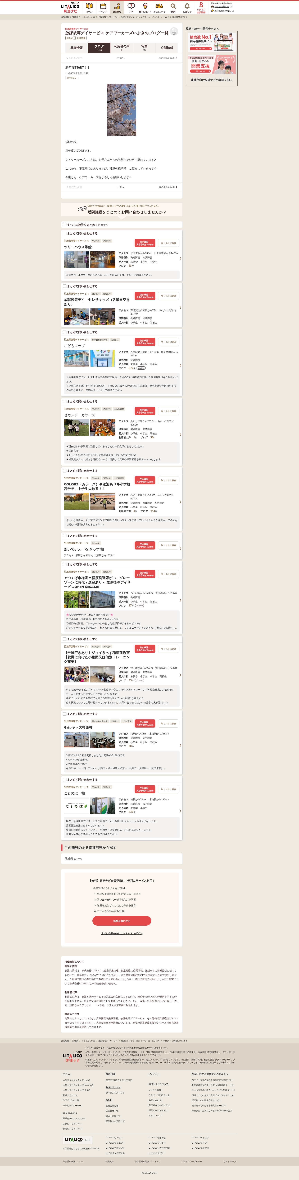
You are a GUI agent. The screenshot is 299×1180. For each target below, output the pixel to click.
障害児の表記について (73, 1161)
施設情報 (111, 1074)
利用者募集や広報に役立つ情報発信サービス (212, 1085)
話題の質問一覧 (113, 1116)
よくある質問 (155, 1089)
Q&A (108, 1100)
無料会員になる (121, 921)
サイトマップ (155, 1115)
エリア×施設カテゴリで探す (119, 1079)
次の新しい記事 (167, 57)
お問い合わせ (155, 1100)
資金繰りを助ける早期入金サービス (208, 1105)
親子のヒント (113, 1087)
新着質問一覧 (112, 1111)
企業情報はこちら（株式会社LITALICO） (82, 1148)
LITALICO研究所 (156, 1153)
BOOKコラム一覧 (71, 1100)
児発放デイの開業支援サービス (206, 1100)
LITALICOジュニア (114, 1142)
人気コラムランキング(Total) (76, 1079)
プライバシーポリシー (191, 1161)
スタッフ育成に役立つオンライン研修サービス (213, 1090)
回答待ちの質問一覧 (115, 1121)
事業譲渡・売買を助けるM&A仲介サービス (212, 1110)
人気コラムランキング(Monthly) (78, 1085)
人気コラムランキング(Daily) (76, 1090)
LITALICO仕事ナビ (157, 1137)
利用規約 (109, 1161)
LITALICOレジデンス (115, 1153)
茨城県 (73, 859)
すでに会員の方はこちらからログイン (121, 933)
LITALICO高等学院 (200, 1147)
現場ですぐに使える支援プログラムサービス (212, 1095)
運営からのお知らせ (158, 1110)
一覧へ (120, 57)
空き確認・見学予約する (145, 243)
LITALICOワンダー (157, 1142)
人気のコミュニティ (72, 1123)
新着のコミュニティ (72, 1128)
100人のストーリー (72, 1105)
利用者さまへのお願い (159, 1105)
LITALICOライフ (199, 1142)
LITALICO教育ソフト (115, 1147)
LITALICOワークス (114, 1137)
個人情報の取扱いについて (147, 1161)
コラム (66, 1074)
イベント (153, 1074)
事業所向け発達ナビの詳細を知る (212, 80)
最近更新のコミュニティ (74, 1118)
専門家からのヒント (115, 1092)
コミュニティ (70, 1112)
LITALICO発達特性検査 (159, 1147)
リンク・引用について (159, 1094)
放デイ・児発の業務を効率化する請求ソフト (212, 1079)
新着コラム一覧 (70, 1095)
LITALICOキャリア (200, 1137)
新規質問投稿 (112, 1105)
